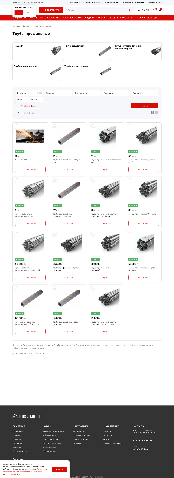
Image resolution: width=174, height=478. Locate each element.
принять (59, 469)
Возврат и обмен (81, 439)
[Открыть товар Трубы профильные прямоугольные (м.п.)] (30, 190)
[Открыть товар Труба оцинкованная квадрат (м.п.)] (68, 136)
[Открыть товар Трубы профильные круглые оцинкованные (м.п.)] (106, 190)
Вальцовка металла (52, 443)
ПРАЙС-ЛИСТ (126, 18)
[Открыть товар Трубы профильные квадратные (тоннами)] (143, 244)
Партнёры (17, 443)
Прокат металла (50, 439)
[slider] (16, 102)
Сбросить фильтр (29, 106)
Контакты (139, 2)
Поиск (145, 106)
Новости (107, 431)
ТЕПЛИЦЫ (68, 18)
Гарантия (77, 443)
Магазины (75, 2)
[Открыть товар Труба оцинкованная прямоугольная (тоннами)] (30, 298)
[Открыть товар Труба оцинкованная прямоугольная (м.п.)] (68, 190)
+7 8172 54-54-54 (35, 2)
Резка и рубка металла (53, 431)
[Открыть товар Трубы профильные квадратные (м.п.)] (106, 136)
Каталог (26, 26)
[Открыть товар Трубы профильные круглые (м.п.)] (143, 136)
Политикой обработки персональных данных (25, 470)
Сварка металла (50, 451)
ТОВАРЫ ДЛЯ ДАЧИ (84, 18)
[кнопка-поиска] (130, 10)
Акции (106, 439)
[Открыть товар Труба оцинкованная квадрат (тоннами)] (68, 298)
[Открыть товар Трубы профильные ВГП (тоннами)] (106, 244)
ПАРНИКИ (33, 18)
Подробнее (30, 169)
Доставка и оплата (91, 2)
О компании (127, 2)
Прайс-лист (108, 435)
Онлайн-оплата (154, 2)
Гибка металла (49, 435)
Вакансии (17, 447)
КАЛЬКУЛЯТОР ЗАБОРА (146, 18)
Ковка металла (49, 447)
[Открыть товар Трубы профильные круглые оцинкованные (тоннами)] (106, 298)
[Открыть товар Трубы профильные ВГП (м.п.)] (143, 190)
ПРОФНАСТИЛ (19, 18)
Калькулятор (79, 431)
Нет (28, 12)
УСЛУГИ (114, 18)
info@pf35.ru (140, 449)
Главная (16, 26)
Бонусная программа (113, 443)
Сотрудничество (110, 2)
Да (19, 12)
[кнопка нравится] (17, 126)
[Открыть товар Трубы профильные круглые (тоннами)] (68, 244)
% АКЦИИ (100, 18)
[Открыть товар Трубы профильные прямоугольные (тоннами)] (30, 244)
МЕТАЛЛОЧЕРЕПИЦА (50, 18)
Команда (16, 439)
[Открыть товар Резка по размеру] (30, 136)
